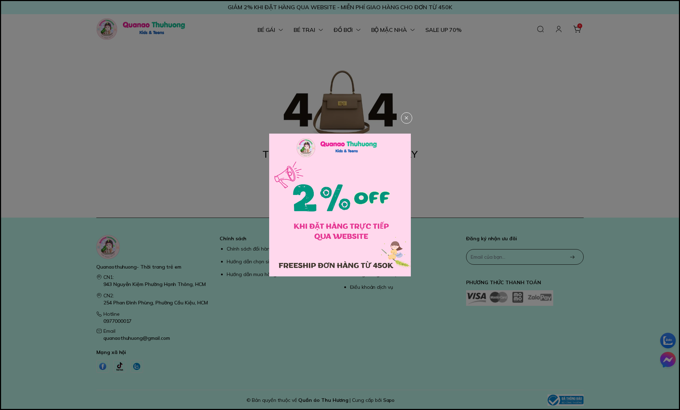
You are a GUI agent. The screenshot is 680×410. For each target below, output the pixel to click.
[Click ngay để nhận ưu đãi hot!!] (340, 205)
